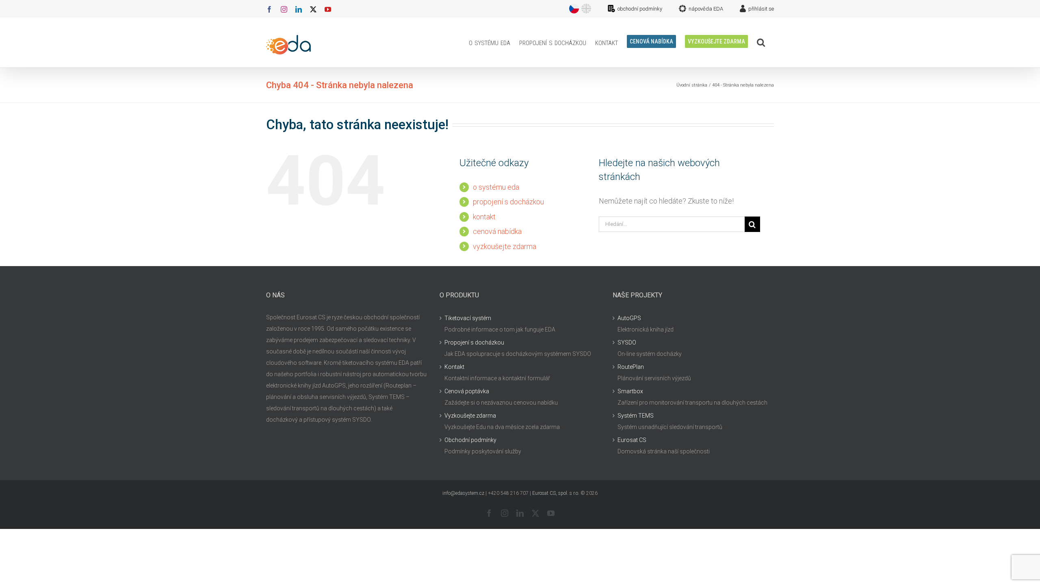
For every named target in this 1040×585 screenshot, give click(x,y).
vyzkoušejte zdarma (504, 246)
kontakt (484, 216)
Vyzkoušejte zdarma (470, 415)
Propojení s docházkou (474, 342)
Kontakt (454, 367)
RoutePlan (631, 367)
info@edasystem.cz (463, 493)
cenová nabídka (497, 231)
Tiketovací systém (467, 318)
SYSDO (627, 342)
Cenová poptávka (466, 391)
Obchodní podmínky (470, 440)
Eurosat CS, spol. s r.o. (555, 493)
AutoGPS (629, 318)
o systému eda (496, 187)
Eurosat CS (632, 440)
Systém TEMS (636, 415)
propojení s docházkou (508, 201)
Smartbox (630, 391)
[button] (761, 42)
